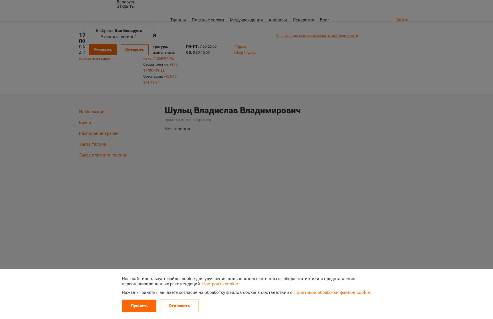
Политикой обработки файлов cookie (332, 292)
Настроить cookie (220, 283)
